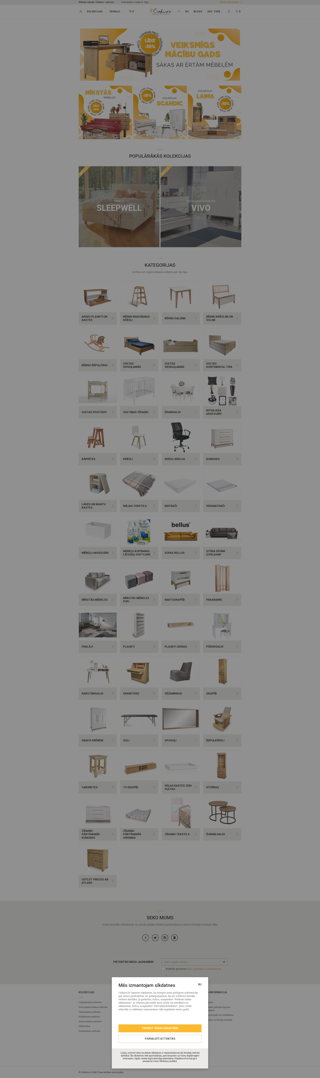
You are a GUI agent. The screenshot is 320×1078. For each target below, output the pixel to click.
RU (200, 984)
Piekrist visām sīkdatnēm (160, 1028)
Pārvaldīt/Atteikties (160, 1038)
